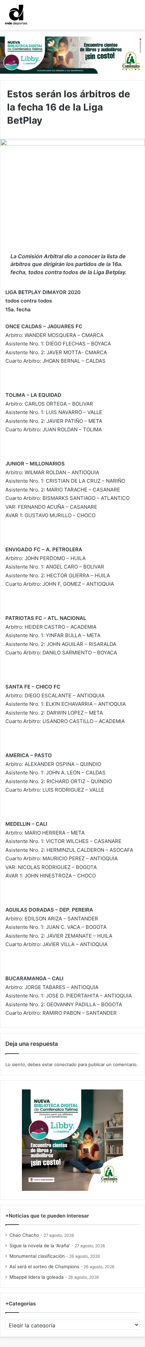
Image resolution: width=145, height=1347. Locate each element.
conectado (65, 1064)
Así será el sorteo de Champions (44, 1266)
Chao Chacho (24, 1235)
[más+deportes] (16, 15)
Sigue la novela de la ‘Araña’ (39, 1245)
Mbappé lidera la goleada (36, 1277)
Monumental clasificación (37, 1256)
